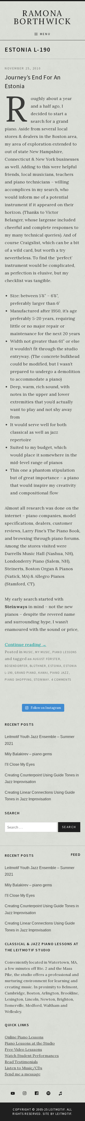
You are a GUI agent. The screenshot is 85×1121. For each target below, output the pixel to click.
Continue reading (25, 644)
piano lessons (64, 652)
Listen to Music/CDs (23, 1068)
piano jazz (59, 673)
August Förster (46, 659)
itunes (60, 1093)
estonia (54, 666)
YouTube (12, 1093)
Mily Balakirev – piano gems (28, 754)
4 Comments (61, 680)
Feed (75, 855)
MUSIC (28, 652)
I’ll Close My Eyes (20, 764)
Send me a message (22, 1074)
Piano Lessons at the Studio (30, 1043)
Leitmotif (63, 1114)
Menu (45, 34)
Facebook (36, 1093)
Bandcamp (72, 1093)
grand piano (25, 673)
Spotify (48, 1093)
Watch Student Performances (32, 1055)
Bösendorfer (16, 666)
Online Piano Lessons (24, 1037)
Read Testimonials (21, 1061)
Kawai (43, 673)
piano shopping (18, 680)
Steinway (41, 680)
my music (42, 652)
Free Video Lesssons (23, 1049)
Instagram (24, 1093)
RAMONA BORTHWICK (43, 17)
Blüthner (38, 666)
